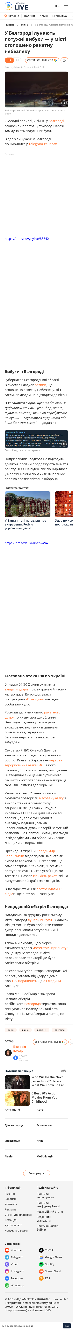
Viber (14, 1264)
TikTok (49, 1250)
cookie (29, 1325)
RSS (47, 1278)
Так (67, 1325)
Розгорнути (36, 1173)
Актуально (12, 1109)
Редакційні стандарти (44, 1218)
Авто (40, 1109)
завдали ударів (17, 689)
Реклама (10, 1209)
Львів (9, 1156)
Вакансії (10, 1199)
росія (11, 1029)
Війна (24, 24)
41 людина (35, 699)
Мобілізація (45, 1156)
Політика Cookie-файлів (48, 1227)
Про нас (10, 1193)
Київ (40, 1141)
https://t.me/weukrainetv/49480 (28, 543)
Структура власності (18, 1215)
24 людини (52, 980)
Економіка (59, 16)
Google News (53, 1257)
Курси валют (13, 1225)
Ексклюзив (12, 1141)
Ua (55, 6)
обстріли (60, 1029)
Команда (11, 1220)
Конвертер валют (16, 1230)
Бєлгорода (32, 1003)
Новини (29, 16)
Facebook (17, 1278)
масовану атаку (51, 798)
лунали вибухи (40, 920)
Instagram (17, 1271)
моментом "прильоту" (50, 947)
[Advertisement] (36, 193)
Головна (9, 24)
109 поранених (23, 980)
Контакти (11, 1204)
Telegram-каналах (43, 144)
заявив (40, 385)
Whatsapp (17, 1285)
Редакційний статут (50, 1211)
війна (25, 1029)
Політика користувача (45, 1195)
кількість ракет (45, 876)
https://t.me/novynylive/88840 (27, 239)
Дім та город (14, 1125)
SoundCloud (53, 1271)
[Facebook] (15, 1057)
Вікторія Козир (19, 1049)
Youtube (16, 1250)
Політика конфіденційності (48, 1204)
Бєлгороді (56, 121)
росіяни (41, 1029)
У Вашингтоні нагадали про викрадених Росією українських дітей (25, 524)
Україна (13, 16)
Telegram (17, 1257)
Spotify (49, 1264)
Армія (44, 16)
